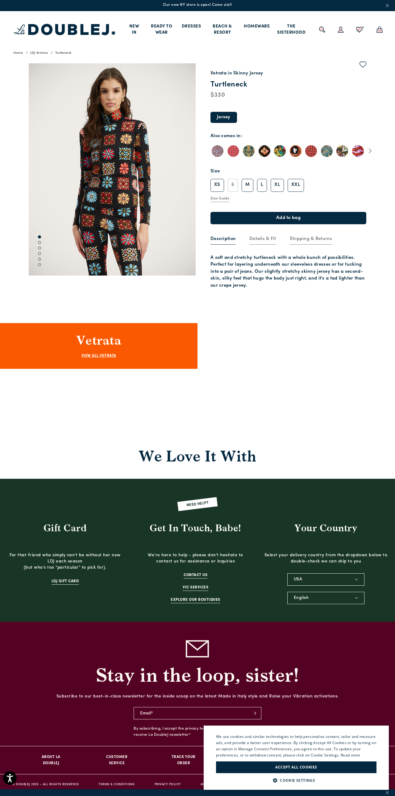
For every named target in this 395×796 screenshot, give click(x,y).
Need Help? (197, 504)
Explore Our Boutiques (195, 600)
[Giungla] (326, 151)
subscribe (255, 713)
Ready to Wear (161, 29)
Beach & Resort (222, 29)
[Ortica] (217, 151)
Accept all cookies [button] (296, 767)
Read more (350, 755)
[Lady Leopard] (295, 151)
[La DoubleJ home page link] (64, 29)
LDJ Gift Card (65, 581)
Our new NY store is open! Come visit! (197, 5)
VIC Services (195, 587)
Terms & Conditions (116, 784)
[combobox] (325, 579)
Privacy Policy (168, 784)
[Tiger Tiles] (248, 151)
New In (134, 29)
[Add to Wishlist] (363, 65)
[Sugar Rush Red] (233, 151)
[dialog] (296, 758)
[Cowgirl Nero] (264, 151)
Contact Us (195, 575)
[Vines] (279, 151)
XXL (295, 185)
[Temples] (342, 151)
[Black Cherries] (311, 151)
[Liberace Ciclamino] (357, 151)
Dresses (191, 26)
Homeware (257, 26)
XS (217, 185)
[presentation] (223, 239)
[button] (296, 780)
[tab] (223, 239)
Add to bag (288, 218)
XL (277, 185)
